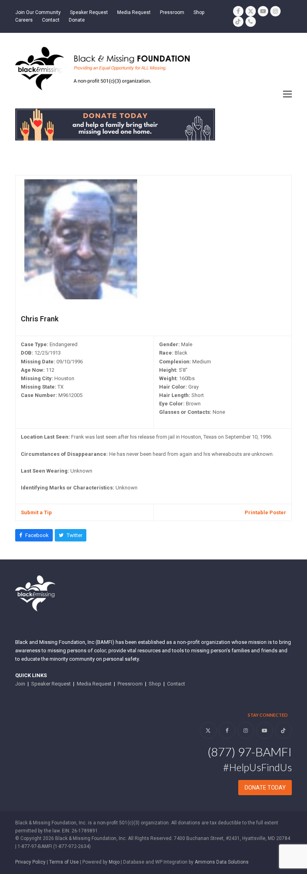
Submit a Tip (36, 512)
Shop (155, 684)
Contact (176, 684)
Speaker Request (51, 684)
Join (20, 684)
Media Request (94, 684)
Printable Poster (265, 512)
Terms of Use (64, 862)
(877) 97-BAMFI (249, 751)
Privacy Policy (30, 862)
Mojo (114, 862)
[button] (287, 94)
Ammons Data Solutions (222, 862)
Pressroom (130, 684)
